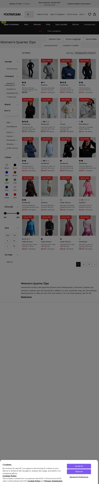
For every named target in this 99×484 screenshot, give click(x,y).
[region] (49, 472)
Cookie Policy (34, 481)
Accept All (79, 466)
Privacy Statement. (53, 481)
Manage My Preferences (79, 477)
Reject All (78, 471)
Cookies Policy (9, 476)
